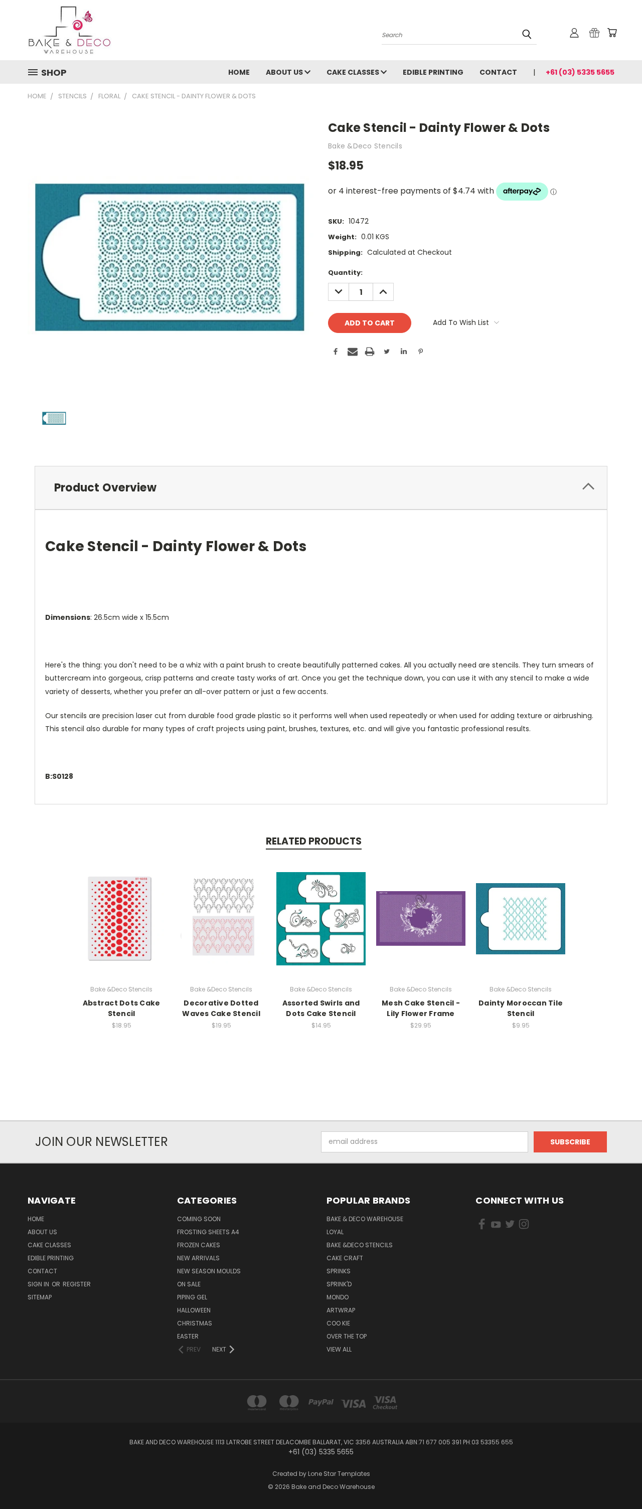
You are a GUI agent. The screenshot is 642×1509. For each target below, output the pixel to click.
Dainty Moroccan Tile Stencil (520, 1008)
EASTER (188, 1336)
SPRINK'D (339, 1284)
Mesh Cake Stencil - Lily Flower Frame (421, 1008)
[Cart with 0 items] (612, 33)
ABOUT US (285, 72)
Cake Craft (345, 1258)
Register (77, 1284)
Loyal (335, 1232)
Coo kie (338, 1323)
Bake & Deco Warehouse (365, 1219)
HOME (239, 72)
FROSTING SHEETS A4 (208, 1232)
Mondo (338, 1297)
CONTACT (498, 72)
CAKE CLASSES (354, 72)
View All (339, 1349)
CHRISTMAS (194, 1323)
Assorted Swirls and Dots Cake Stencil (321, 1008)
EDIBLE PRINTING (433, 72)
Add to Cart (221, 926)
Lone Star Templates (339, 1473)
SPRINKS (339, 1271)
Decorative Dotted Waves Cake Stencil (221, 1008)
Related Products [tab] (314, 841)
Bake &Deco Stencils (360, 1245)
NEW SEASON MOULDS (209, 1271)
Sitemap (40, 1297)
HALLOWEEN (194, 1310)
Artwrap (341, 1310)
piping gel (192, 1297)
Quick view (121, 908)
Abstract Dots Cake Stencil (121, 1008)
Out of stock (121, 926)
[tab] (321, 488)
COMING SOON (199, 1219)
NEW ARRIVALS (198, 1258)
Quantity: (345, 272)
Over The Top (347, 1336)
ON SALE (189, 1284)
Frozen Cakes (198, 1245)
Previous (615, 1477)
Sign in (39, 1284)
